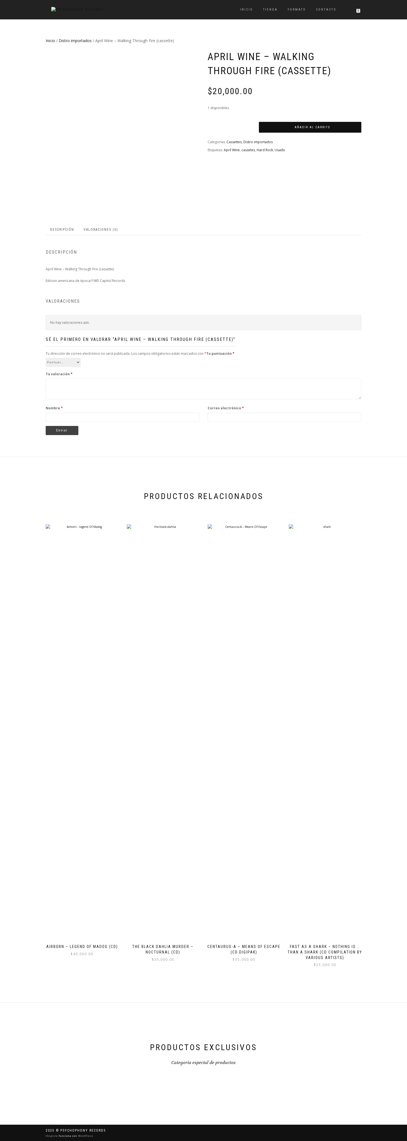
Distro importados (75, 40)
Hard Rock (265, 150)
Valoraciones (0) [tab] (101, 230)
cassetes (248, 150)
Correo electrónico (226, 408)
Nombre (54, 408)
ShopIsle (52, 1136)
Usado (280, 150)
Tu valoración (59, 374)
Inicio (246, 9)
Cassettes (234, 142)
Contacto (326, 9)
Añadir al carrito (312, 127)
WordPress (85, 1136)
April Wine (232, 150)
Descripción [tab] (62, 230)
